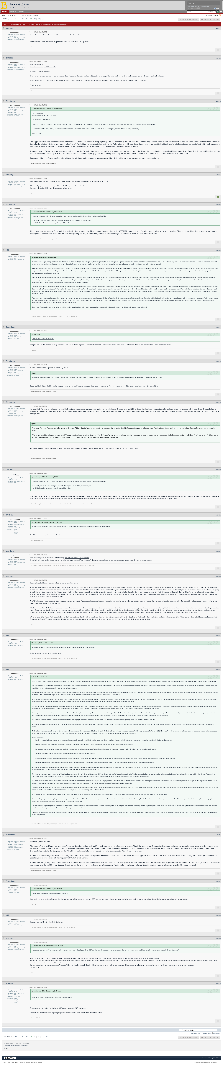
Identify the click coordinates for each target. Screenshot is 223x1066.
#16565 (218, 204)
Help (217, 8)
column (91, 181)
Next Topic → (216, 1033)
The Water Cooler (32, 15)
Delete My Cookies (24, 1062)
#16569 (218, 402)
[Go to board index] (16, 5)
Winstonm (10, 101)
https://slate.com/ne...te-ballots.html (77, 558)
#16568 (218, 361)
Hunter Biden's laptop (137, 377)
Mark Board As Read (36, 1062)
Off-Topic (22, 15)
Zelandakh (10, 327)
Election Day (194, 428)
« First (15, 19)
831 (39, 19)
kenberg (9, 28)
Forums (4, 11)
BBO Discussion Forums (9, 15)
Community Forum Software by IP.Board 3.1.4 (207, 1062)
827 (23, 19)
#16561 (218, 28)
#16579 (218, 938)
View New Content (212, 15)
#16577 (218, 881)
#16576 (218, 835)
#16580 (218, 983)
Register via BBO (195, 8)
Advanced (221, 12)
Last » (47, 19)
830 (35, 19)
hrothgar (9, 515)
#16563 (218, 101)
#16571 (218, 515)
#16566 (218, 250)
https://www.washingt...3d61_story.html (43, 67)
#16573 (218, 576)
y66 (7, 250)
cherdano (10, 469)
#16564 (218, 175)
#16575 (218, 669)
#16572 (218, 551)
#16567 (218, 327)
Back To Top (6, 1062)
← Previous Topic (195, 1033)
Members (13, 11)
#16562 (218, 58)
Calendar (21, 11)
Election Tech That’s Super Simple (43, 339)
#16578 (218, 915)
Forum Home (14, 1062)
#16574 (218, 635)
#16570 (218, 469)
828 (27, 19)
